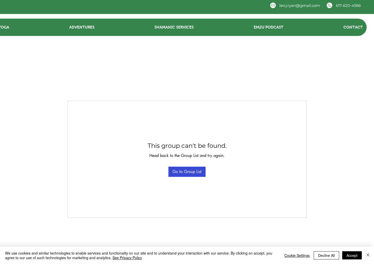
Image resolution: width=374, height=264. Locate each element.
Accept (352, 255)
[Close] (368, 255)
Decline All (326, 255)
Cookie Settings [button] (297, 255)
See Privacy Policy (127, 257)
